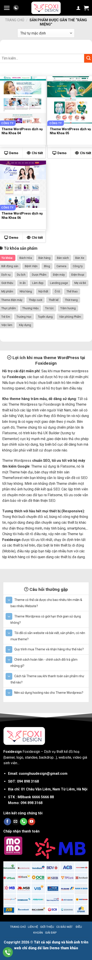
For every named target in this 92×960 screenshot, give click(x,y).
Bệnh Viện (31, 266)
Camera (61, 266)
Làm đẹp (38, 283)
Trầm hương (68, 308)
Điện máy (59, 274)
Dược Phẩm (39, 274)
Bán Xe (79, 258)
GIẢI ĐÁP (50, 932)
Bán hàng (44, 258)
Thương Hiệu (30, 308)
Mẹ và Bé (80, 283)
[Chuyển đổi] (9, 600)
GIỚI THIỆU (47, 926)
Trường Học (24, 316)
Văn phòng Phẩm (70, 316)
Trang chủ (14, 20)
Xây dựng (25, 325)
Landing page (59, 283)
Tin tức (49, 308)
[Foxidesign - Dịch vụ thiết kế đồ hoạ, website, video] (46, 8)
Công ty (78, 266)
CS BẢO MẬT (64, 926)
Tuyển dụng (45, 316)
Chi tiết (37, 153)
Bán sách (63, 258)
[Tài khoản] (78, 8)
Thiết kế (54, 300)
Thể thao (72, 291)
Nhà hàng (26, 291)
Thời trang (71, 300)
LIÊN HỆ (33, 926)
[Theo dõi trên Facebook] (7, 822)
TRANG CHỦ (18, 926)
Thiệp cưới (35, 300)
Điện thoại (77, 274)
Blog (47, 266)
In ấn (23, 283)
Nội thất (43, 291)
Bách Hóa (25, 258)
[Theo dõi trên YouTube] (31, 822)
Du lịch (21, 274)
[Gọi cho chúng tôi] (23, 822)
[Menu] (6, 8)
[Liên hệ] (8, 952)
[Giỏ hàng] (86, 8)
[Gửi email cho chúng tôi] (15, 822)
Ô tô (57, 291)
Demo (62, 153)
